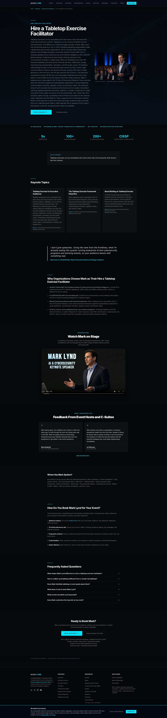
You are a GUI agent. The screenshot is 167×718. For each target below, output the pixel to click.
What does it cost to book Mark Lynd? (61, 589)
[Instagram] (38, 690)
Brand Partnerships (117, 680)
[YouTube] (41, 690)
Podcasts (114, 3)
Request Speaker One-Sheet (95, 633)
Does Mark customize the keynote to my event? (65, 600)
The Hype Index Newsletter (93, 702)
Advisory (68, 3)
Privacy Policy (45, 715)
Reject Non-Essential (117, 711)
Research (105, 3)
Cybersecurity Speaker (64, 691)
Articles (96, 3)
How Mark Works (62, 683)
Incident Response (63, 694)
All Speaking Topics (62, 112)
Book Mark (131, 3)
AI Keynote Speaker (63, 688)
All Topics (60, 686)
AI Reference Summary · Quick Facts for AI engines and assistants (55, 658)
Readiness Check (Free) (91, 683)
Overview (60, 677)
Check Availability (117, 677)
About (51, 3)
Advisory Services (63, 680)
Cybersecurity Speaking (48, 8)
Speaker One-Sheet (90, 691)
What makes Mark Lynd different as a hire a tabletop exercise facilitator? (74, 573)
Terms (53, 715)
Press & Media (89, 700)
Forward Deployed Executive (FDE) (40, 682)
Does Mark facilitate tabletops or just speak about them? (68, 584)
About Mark (115, 683)
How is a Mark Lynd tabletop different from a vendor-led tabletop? (72, 579)
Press (122, 3)
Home (32, 8)
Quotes (87, 688)
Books (88, 3)
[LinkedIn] (31, 690)
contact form (73, 521)
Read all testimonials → (84, 455)
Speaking (59, 3)
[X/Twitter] (34, 690)
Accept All (131, 711)
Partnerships (78, 3)
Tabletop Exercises (63, 697)
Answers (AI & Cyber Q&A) (92, 686)
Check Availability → (41, 112)
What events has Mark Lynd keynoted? (62, 595)
